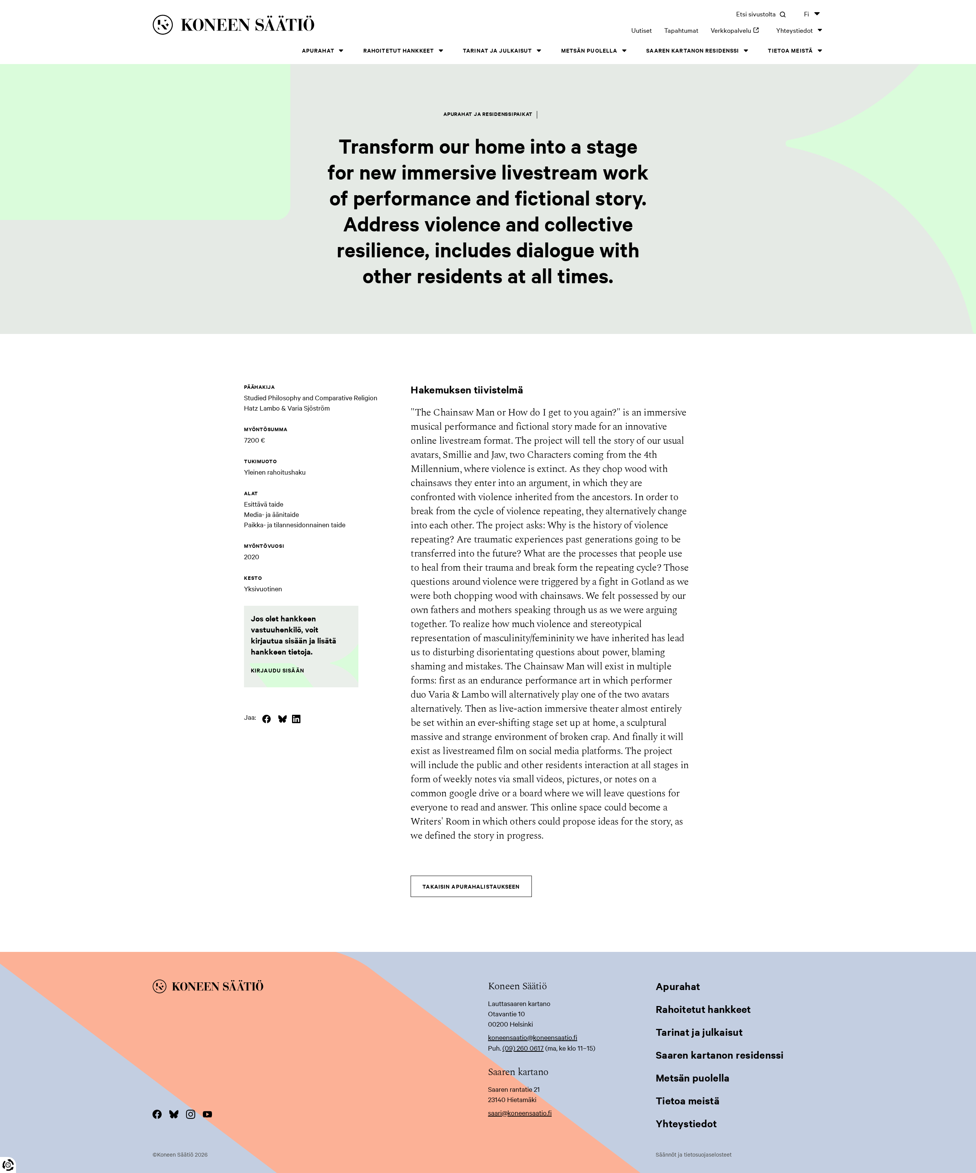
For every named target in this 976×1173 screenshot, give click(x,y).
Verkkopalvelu (737, 30)
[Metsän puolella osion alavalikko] (624, 51)
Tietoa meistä (790, 50)
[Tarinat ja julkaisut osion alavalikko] (539, 51)
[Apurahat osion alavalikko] (341, 51)
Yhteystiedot (794, 30)
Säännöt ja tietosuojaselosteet (694, 1154)
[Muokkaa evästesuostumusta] (8, 1165)
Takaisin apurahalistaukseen (471, 886)
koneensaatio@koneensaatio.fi (532, 1037)
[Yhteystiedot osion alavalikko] (820, 30)
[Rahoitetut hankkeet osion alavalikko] (441, 51)
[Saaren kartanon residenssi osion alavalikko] (746, 51)
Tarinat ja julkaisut (497, 50)
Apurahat (318, 50)
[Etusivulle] (297, 26)
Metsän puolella (589, 50)
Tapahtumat (681, 30)
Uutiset (641, 30)
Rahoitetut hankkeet (398, 50)
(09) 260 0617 (523, 1047)
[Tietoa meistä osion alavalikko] (820, 51)
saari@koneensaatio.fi (520, 1112)
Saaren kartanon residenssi (692, 50)
